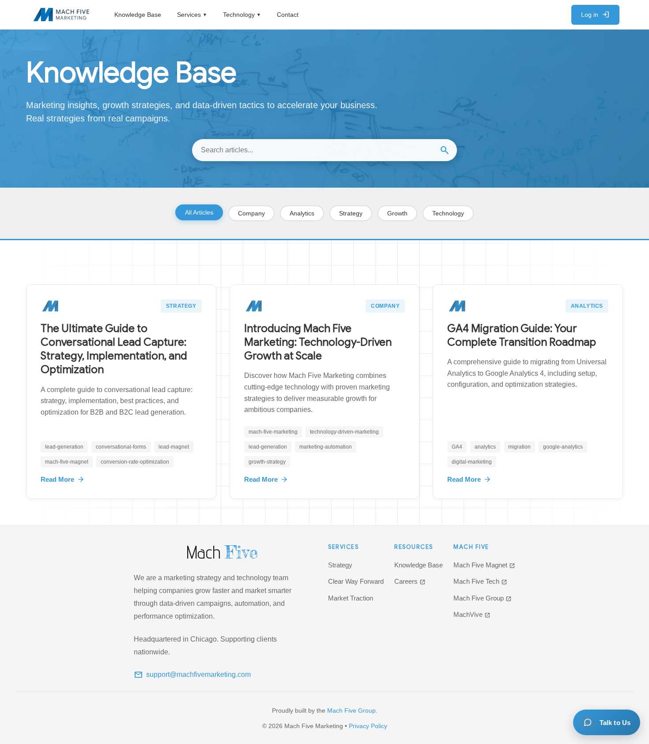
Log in (595, 14)
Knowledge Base (137, 14)
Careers (410, 581)
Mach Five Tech (480, 581)
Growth (397, 213)
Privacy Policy (368, 725)
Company (251, 213)
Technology (242, 14)
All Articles (199, 212)
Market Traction (350, 598)
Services (192, 14)
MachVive (472, 614)
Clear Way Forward (356, 581)
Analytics (302, 213)
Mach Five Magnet (484, 565)
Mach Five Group (482, 598)
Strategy (350, 213)
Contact (287, 14)
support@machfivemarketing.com (192, 674)
